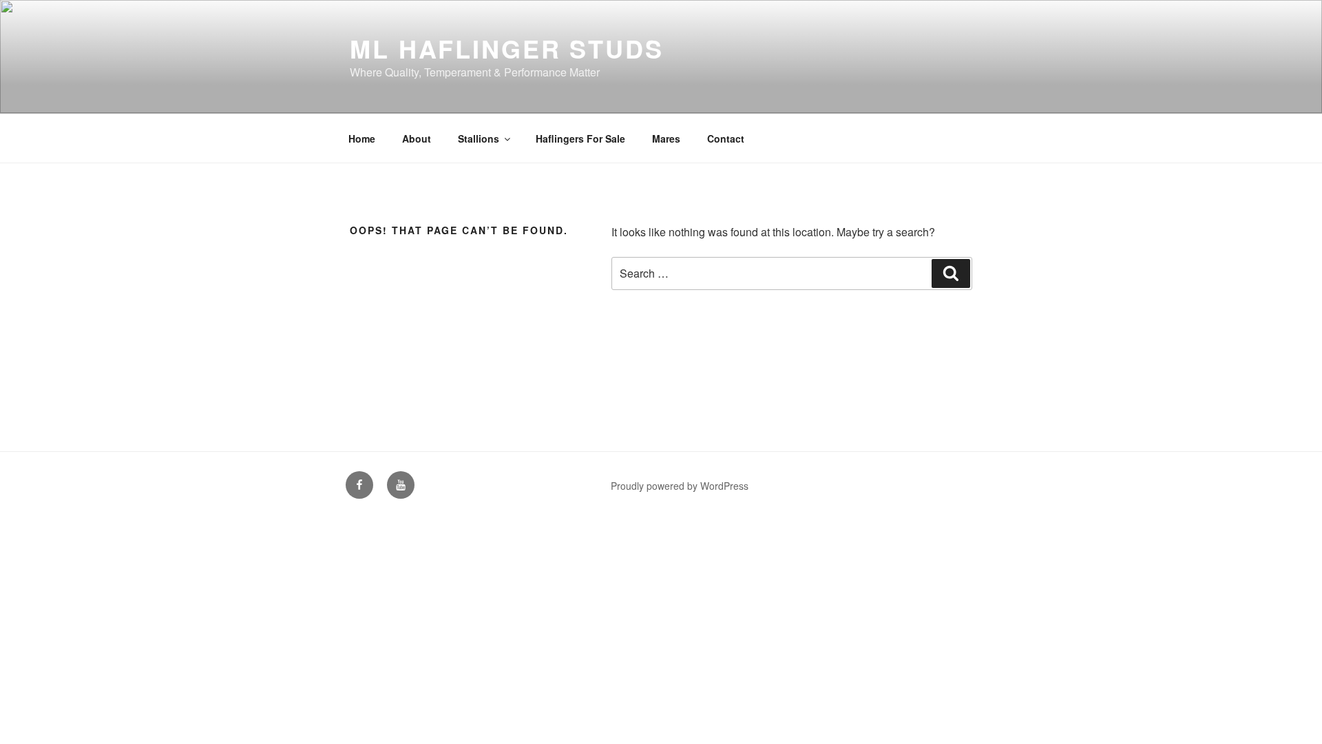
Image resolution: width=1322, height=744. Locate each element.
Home (361, 138)
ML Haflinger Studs (507, 48)
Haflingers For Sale (580, 138)
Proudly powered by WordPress (679, 486)
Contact (725, 138)
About (416, 138)
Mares (666, 138)
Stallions (478, 138)
